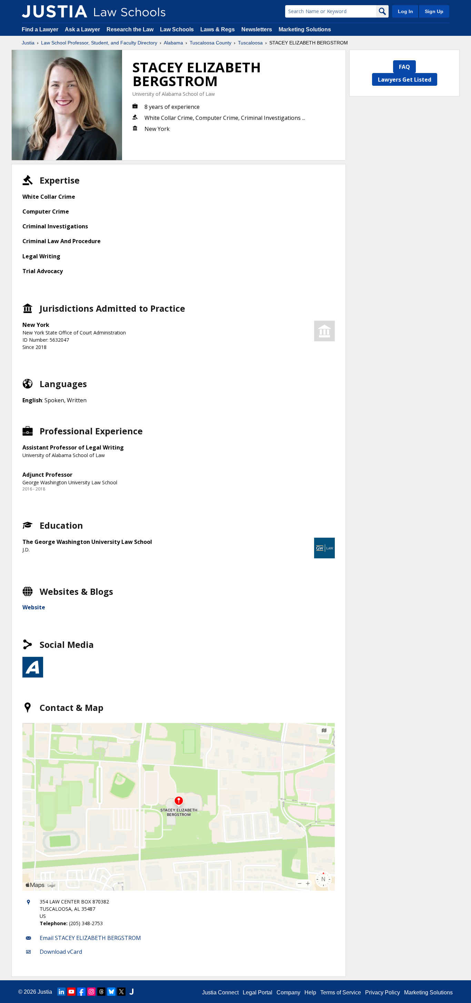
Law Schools (177, 29)
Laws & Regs (217, 29)
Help (310, 992)
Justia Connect (220, 992)
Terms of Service (340, 992)
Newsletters (256, 29)
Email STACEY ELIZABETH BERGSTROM (90, 938)
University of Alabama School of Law (173, 94)
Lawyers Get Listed (404, 79)
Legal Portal (257, 992)
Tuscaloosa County (210, 42)
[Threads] (101, 992)
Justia (28, 42)
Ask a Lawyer (83, 29)
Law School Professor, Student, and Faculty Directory (99, 42)
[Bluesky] (111, 992)
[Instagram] (91, 992)
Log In (405, 11)
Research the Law (130, 29)
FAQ (404, 67)
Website (33, 607)
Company (288, 992)
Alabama (173, 42)
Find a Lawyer (40, 29)
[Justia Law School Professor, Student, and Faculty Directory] (54, 11)
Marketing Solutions (305, 29)
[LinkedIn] (61, 992)
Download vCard (61, 951)
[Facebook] (81, 992)
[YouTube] (71, 992)
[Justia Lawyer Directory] (131, 992)
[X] (121, 992)
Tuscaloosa (250, 42)
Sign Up (434, 11)
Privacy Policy (382, 992)
